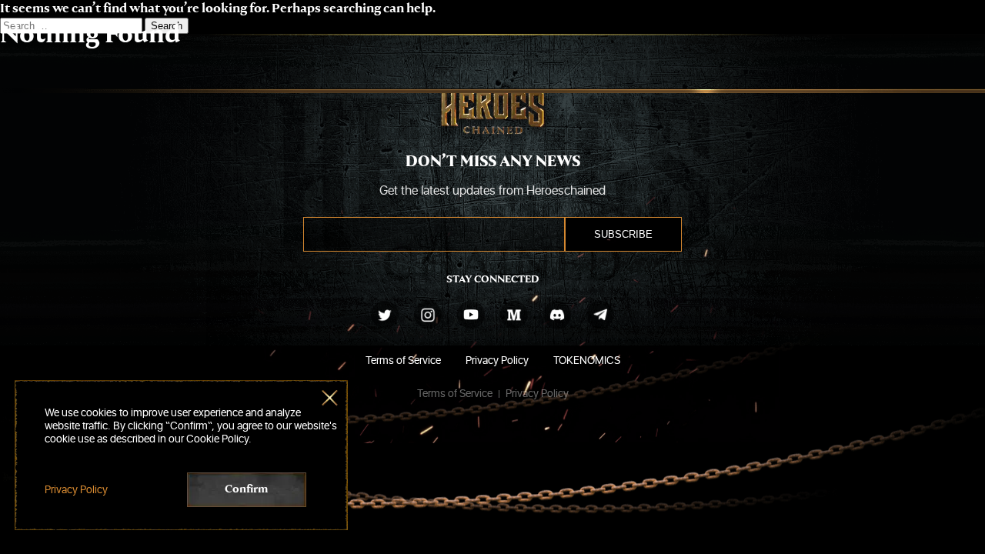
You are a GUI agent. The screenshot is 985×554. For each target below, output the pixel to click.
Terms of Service (403, 360)
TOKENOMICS (586, 360)
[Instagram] (428, 315)
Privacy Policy (497, 360)
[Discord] (557, 315)
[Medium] (514, 315)
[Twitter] (385, 315)
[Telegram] (600, 315)
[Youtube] (471, 315)
